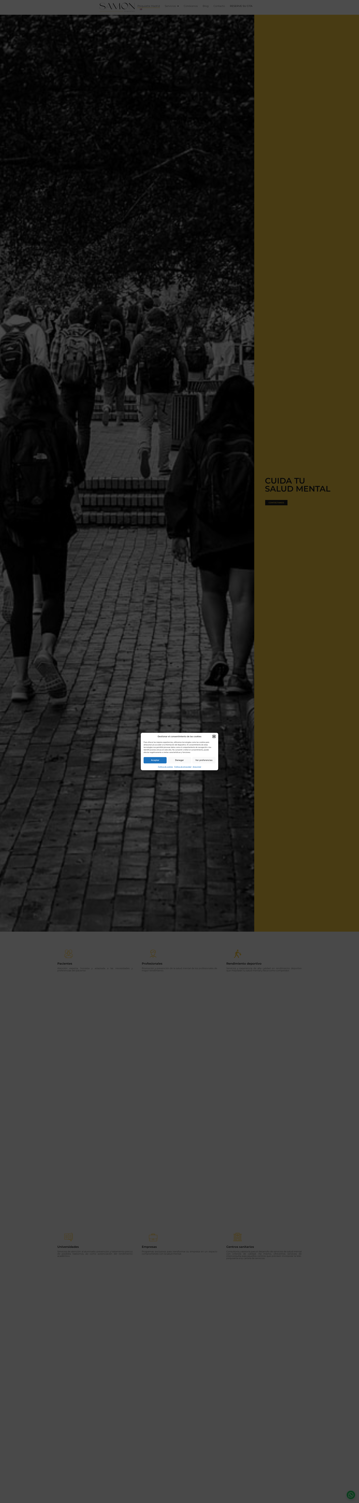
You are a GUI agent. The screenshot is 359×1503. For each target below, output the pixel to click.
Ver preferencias (203, 760)
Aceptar (155, 760)
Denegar (179, 760)
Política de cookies (165, 767)
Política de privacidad (182, 767)
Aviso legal (197, 767)
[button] (214, 736)
